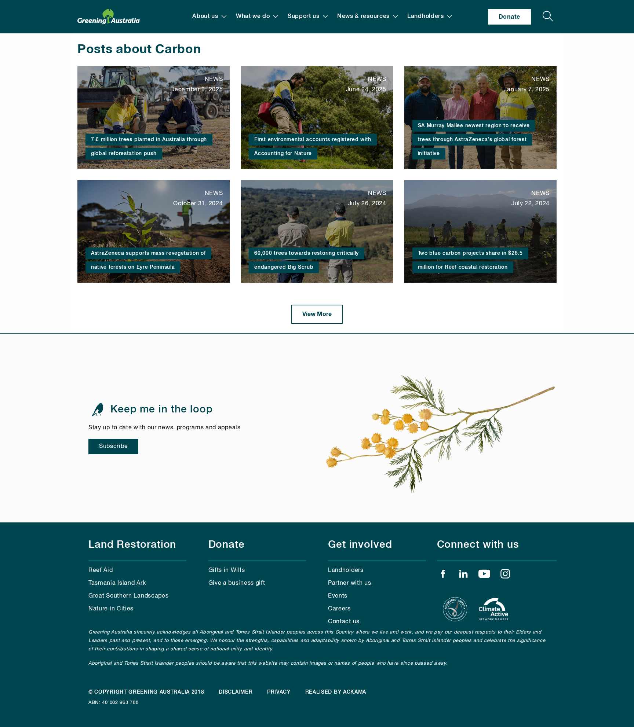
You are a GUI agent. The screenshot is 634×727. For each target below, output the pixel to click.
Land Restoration (132, 545)
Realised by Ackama (336, 692)
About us (205, 16)
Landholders (425, 16)
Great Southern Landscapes (128, 596)
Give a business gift (236, 583)
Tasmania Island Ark (117, 583)
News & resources (363, 16)
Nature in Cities (111, 609)
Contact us (344, 622)
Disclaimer (235, 692)
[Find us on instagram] (505, 575)
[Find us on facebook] (443, 575)
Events (337, 596)
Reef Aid (100, 570)
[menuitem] (209, 16)
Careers (339, 609)
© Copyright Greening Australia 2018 (146, 692)
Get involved (360, 545)
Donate (509, 17)
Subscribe (113, 446)
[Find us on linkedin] (463, 575)
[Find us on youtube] (484, 575)
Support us (304, 16)
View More (317, 314)
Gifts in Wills (226, 570)
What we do (253, 16)
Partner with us (349, 583)
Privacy (279, 692)
